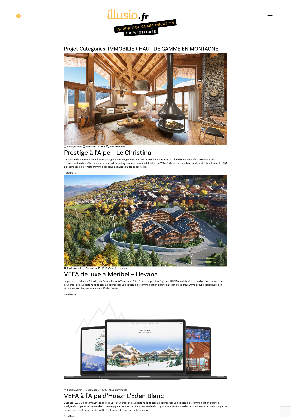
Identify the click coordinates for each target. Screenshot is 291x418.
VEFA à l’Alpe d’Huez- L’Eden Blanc (114, 396)
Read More (70, 172)
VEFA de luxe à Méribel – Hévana (111, 274)
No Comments (117, 146)
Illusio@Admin (74, 146)
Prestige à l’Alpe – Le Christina (107, 152)
